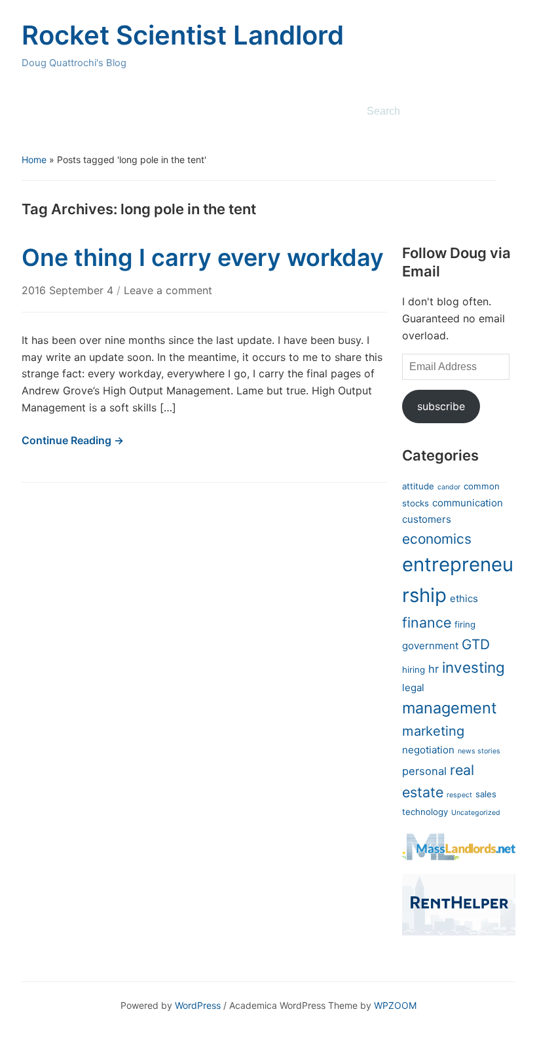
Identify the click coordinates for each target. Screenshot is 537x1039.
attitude (418, 486)
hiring (413, 669)
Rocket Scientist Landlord (183, 35)
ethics (464, 598)
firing (464, 624)
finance (426, 622)
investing (473, 667)
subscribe (441, 406)
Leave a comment (168, 290)
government (430, 645)
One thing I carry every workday (203, 257)
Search (499, 111)
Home (34, 159)
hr (433, 668)
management (449, 707)
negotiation (428, 750)
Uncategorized (475, 812)
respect (459, 795)
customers (426, 519)
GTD (476, 644)
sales (485, 794)
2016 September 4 (69, 290)
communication (467, 503)
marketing (433, 731)
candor (448, 487)
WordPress (198, 1005)
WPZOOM (395, 1005)
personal (424, 771)
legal (413, 687)
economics (437, 539)
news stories (479, 751)
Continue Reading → (73, 440)
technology (425, 811)
